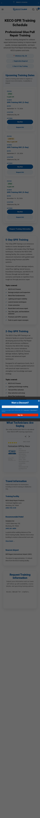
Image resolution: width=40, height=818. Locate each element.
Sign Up (20, 415)
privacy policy (26, 410)
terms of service (33, 410)
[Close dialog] (39, 401)
